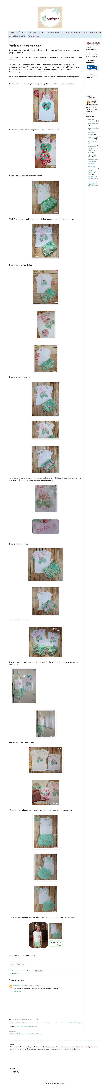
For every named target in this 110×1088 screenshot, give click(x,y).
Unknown (16, 986)
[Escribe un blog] (37, 971)
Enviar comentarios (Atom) (28, 1026)
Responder (17, 991)
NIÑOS (85, 32)
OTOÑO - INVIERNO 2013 (92, 172)
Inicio (47, 1023)
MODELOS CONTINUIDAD (17, 36)
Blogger (62, 1083)
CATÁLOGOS (32, 32)
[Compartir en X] (39, 971)
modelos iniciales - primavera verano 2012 (93, 161)
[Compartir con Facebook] (41, 971)
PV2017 (19, 973)
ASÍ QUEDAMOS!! (33, 36)
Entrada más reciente (17, 1023)
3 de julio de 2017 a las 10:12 (30, 986)
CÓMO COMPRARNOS (54, 32)
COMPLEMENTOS (95, 32)
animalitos (91, 146)
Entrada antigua (75, 1023)
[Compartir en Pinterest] (42, 971)
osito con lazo (92, 142)
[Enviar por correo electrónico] (36, 971)
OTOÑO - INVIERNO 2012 (92, 150)
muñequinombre (93, 128)
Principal (12, 32)
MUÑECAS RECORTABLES (72, 32)
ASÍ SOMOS (21, 32)
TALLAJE (41, 32)
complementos (93, 124)
